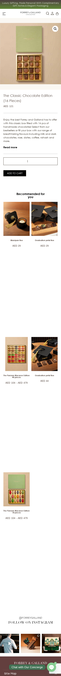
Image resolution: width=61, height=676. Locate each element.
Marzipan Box (17, 240)
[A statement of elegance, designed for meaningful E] (51, 643)
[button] (55, 29)
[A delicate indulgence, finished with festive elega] (30, 643)
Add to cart (15, 173)
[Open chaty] (51, 667)
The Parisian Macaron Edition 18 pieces (16, 511)
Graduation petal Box (44, 240)
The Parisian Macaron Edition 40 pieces (16, 376)
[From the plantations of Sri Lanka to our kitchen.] (9, 643)
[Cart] (57, 13)
